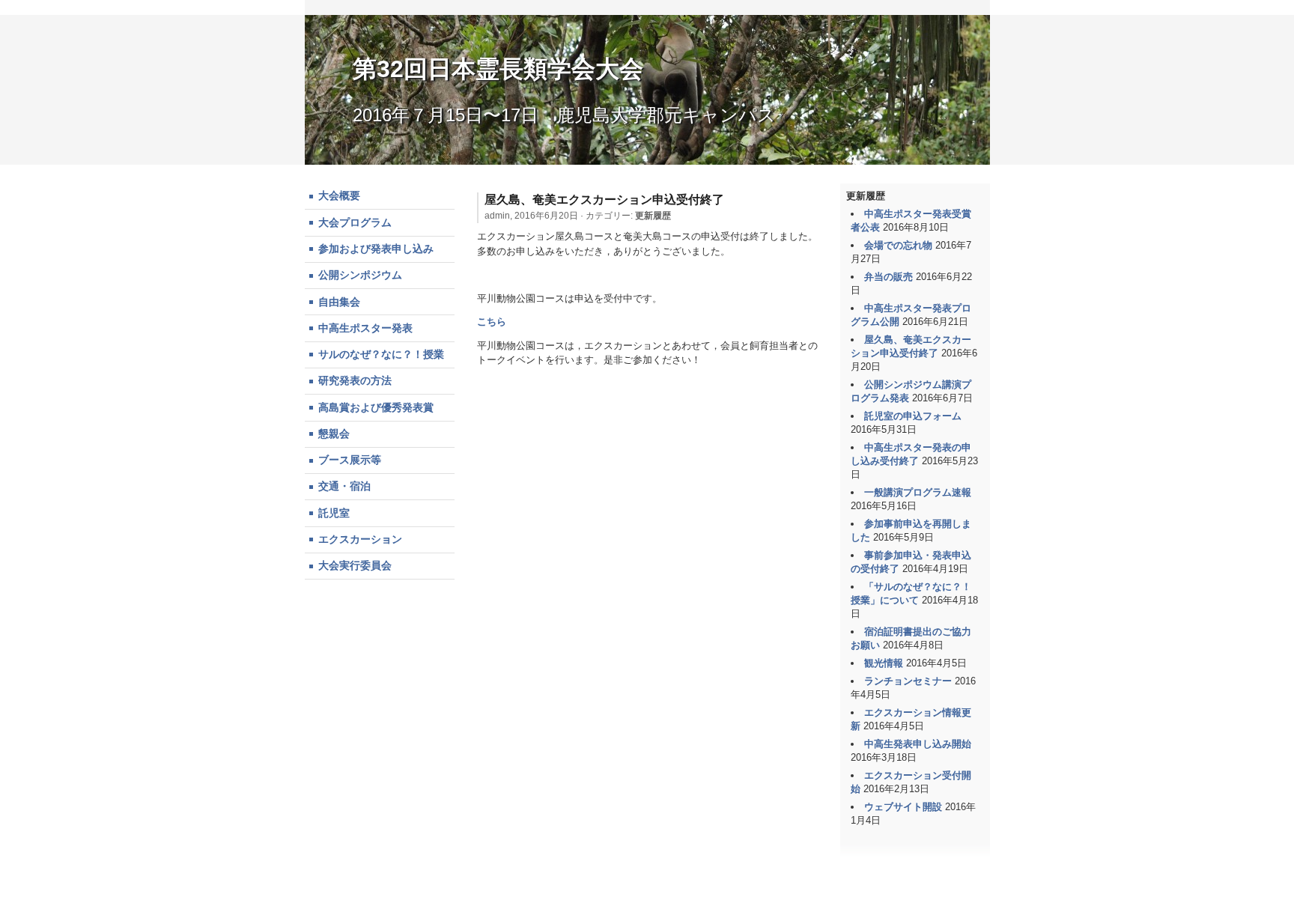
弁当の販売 (888, 276)
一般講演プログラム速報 (917, 492)
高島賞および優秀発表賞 (376, 407)
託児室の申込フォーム (913, 416)
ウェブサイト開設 (903, 806)
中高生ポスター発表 (365, 328)
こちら (491, 321)
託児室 (334, 513)
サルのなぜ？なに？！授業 (381, 354)
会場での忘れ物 (898, 245)
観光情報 (883, 663)
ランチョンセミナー (908, 681)
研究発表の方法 (355, 380)
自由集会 (339, 302)
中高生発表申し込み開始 (917, 744)
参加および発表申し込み (376, 249)
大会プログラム (355, 222)
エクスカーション (360, 539)
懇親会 (334, 434)
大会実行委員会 (355, 565)
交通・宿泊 (344, 486)
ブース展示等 (349, 460)
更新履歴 (653, 215)
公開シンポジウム (360, 275)
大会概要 (339, 195)
